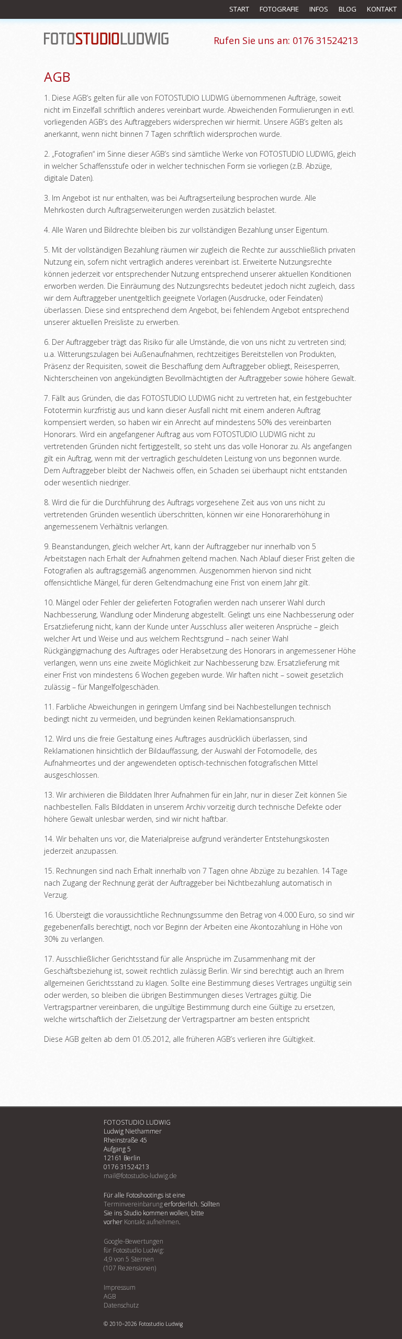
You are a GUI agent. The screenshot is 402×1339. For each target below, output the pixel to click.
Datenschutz (121, 1305)
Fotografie (279, 9)
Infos (318, 9)
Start (239, 9)
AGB (110, 1296)
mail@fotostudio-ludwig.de (140, 1175)
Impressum (120, 1287)
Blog (347, 9)
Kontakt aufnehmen (151, 1221)
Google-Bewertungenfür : (134, 1254)
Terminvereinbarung (133, 1204)
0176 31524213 (286, 40)
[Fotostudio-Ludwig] (106, 39)
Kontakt (382, 9)
